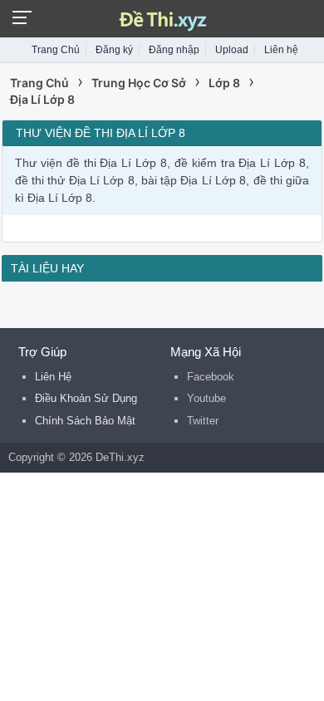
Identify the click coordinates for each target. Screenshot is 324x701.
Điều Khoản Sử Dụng (86, 398)
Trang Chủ (56, 50)
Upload (231, 50)
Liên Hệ (53, 376)
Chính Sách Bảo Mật (85, 420)
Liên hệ (281, 50)
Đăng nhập (174, 50)
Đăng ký (114, 50)
